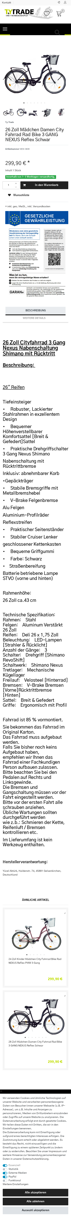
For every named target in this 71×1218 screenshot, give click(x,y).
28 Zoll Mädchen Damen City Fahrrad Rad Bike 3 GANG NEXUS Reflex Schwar (35, 1044)
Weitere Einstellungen (15, 1184)
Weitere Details (34, 318)
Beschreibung (35, 310)
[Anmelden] (59, 2)
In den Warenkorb (46, 185)
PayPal (12, 1176)
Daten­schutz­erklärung (35, 1159)
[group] (35, 934)
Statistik (13, 1169)
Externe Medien (18, 1173)
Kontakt (6, 2)
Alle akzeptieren (35, 1192)
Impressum (55, 1151)
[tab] (35, 310)
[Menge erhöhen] (16, 183)
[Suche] (58, 32)
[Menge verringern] (16, 187)
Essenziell (14, 1165)
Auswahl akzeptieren (35, 1210)
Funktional (15, 1180)
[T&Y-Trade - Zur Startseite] (29, 14)
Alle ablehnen (35, 1201)
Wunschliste (21, 195)
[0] (48, 15)
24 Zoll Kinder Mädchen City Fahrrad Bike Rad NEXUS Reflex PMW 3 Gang (35, 961)
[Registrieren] (65, 2)
